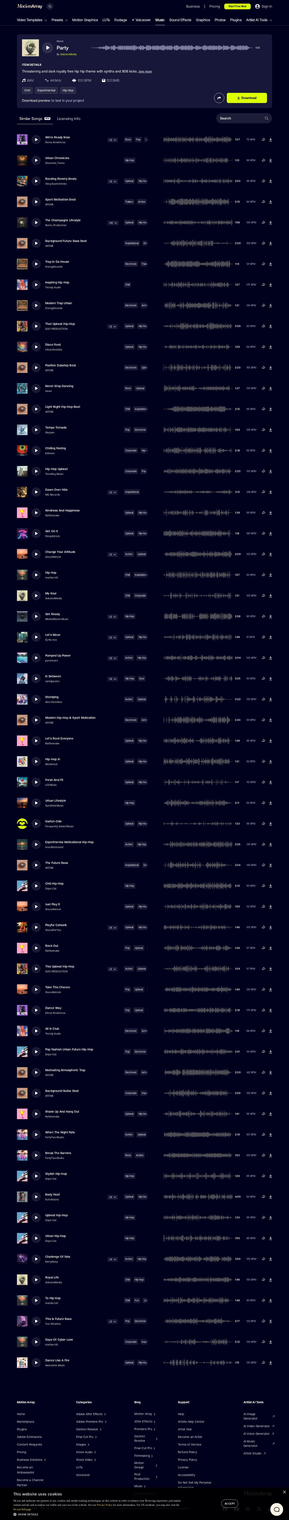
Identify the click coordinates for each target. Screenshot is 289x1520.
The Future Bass (56, 862)
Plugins (235, 20)
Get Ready (52, 614)
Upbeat (129, 181)
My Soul (50, 593)
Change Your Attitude (60, 552)
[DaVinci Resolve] (156, 1438)
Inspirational (132, 243)
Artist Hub (185, 1429)
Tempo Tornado (56, 427)
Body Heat (52, 1194)
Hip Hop (68, 90)
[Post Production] (156, 1476)
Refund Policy (187, 1452)
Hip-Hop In (52, 759)
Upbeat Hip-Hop (56, 1215)
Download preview (36, 100)
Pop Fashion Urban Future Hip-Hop (69, 1049)
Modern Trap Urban (58, 303)
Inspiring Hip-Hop (57, 282)
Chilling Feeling (55, 448)
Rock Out (51, 945)
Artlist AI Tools (257, 20)
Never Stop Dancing (59, 386)
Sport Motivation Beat (60, 199)
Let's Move (52, 634)
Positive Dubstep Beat (60, 365)
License (183, 1467)
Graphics (203, 20)
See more (145, 71)
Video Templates (30, 20)
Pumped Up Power (58, 655)
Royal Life (52, 1277)
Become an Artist (190, 1437)
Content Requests (29, 1444)
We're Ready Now (57, 137)
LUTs (106, 20)
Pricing (21, 1452)
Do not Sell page (22, 1509)
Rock (128, 139)
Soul (141, 678)
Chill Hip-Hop (54, 883)
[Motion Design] (156, 1465)
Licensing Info (68, 118)
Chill (27, 90)
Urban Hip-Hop (55, 1236)
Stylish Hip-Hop (56, 1173)
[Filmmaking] (151, 1455)
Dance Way (53, 1008)
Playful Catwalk (56, 925)
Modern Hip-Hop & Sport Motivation (70, 717)
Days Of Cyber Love (59, 1339)
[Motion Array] (154, 1413)
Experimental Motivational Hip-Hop (69, 842)
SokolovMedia (68, 54)
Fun (137, 1300)
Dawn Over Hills (56, 489)
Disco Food (53, 344)
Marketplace (25, 1421)
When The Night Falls (60, 1132)
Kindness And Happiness (62, 510)
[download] (270, 140)
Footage (120, 20)
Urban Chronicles (57, 158)
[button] (99, 1514)
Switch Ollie (53, 821)
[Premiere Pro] (154, 1429)
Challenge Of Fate (57, 1256)
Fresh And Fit (54, 780)
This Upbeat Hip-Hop (59, 966)
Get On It (51, 531)
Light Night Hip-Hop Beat (62, 406)
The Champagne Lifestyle (63, 220)
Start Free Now (237, 6)
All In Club (52, 1028)
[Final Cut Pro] (154, 1448)
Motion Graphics (85, 20)
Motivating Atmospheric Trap (65, 1070)
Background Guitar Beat (62, 1091)
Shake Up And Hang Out (62, 1111)
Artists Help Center (191, 1421)
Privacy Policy (187, 1459)
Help (181, 1414)
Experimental (46, 90)
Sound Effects (180, 20)
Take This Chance (57, 987)
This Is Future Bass (58, 1319)
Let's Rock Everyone (59, 738)
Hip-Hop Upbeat (56, 469)
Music (160, 20)
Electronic (131, 263)
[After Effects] (154, 1421)
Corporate (131, 450)
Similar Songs (34, 118)
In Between (53, 676)
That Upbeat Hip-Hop (60, 324)
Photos (220, 20)
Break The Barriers (58, 1153)
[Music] (144, 1486)
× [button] (284, 1492)
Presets (58, 20)
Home (21, 1414)
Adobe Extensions (29, 1437)
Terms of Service (189, 1444)
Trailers (129, 201)
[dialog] (144, 1504)
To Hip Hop (53, 1298)
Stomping (52, 697)
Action (142, 201)
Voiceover (143, 20)
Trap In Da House (57, 261)
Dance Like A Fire (57, 1360)
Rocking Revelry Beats (60, 178)
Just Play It (52, 904)
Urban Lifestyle (55, 800)
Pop (138, 139)
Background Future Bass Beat (66, 241)
